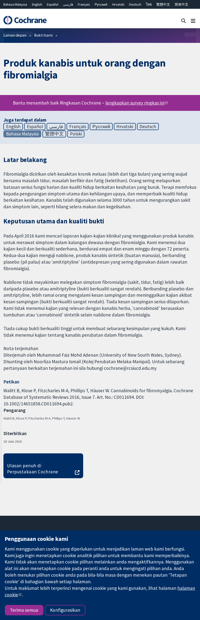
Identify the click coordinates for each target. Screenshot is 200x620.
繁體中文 (163, 4)
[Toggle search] (183, 20)
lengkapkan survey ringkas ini (134, 103)
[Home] (24, 20)
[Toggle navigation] (193, 20)
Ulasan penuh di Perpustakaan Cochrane (32, 469)
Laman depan (14, 35)
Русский (101, 4)
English (37, 4)
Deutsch (135, 4)
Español (52, 4)
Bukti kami (43, 35)
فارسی (68, 4)
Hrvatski (118, 4)
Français (84, 4)
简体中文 (181, 4)
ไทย (149, 4)
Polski (76, 134)
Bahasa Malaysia (15, 4)
